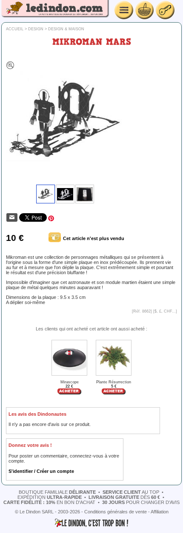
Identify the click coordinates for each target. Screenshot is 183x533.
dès (124, 497)
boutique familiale (57, 492)
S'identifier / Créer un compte (41, 471)
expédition (49, 497)
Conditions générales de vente (115, 511)
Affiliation (160, 511)
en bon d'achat (49, 502)
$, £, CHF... (165, 311)
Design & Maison (66, 29)
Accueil (14, 29)
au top (131, 492)
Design (35, 29)
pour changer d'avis (141, 502)
